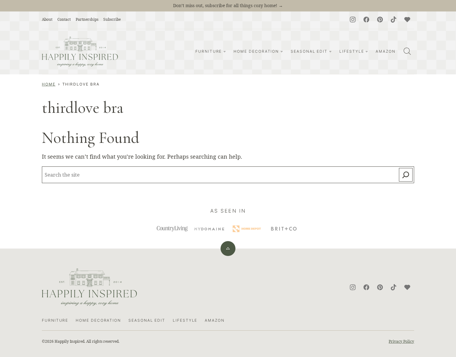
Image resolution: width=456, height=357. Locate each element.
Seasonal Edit (309, 51)
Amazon (386, 51)
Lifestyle (351, 51)
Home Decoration (256, 51)
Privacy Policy (401, 341)
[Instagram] (353, 19)
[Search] (407, 51)
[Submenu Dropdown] (224, 51)
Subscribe (112, 19)
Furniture (208, 51)
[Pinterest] (380, 19)
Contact (64, 19)
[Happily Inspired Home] (80, 52)
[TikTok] (393, 19)
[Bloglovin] (407, 19)
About (47, 19)
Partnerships (87, 19)
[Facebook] (366, 19)
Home (49, 84)
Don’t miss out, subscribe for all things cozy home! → (228, 5)
